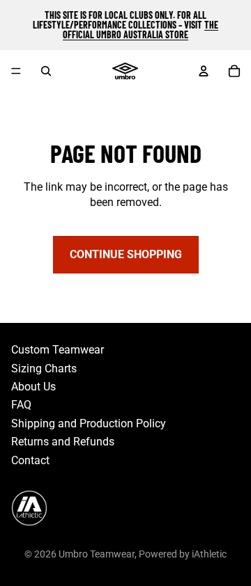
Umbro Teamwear (97, 554)
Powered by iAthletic (183, 554)
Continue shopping (126, 254)
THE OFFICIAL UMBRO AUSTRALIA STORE (140, 29)
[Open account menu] (203, 71)
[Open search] (46, 71)
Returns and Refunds (62, 441)
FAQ (21, 404)
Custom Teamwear (57, 349)
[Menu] (16, 71)
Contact (30, 460)
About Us (33, 386)
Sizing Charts (44, 368)
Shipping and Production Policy (88, 423)
